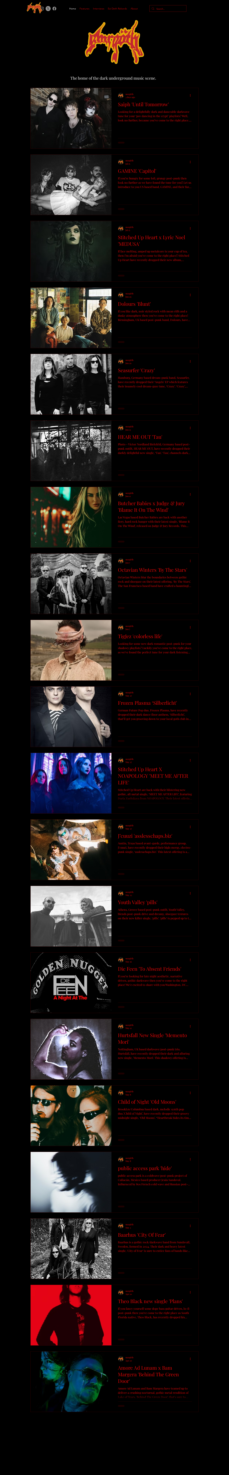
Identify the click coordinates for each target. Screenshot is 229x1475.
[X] (48, 8)
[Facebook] (54, 8)
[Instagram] (213, 9)
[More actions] (191, 95)
